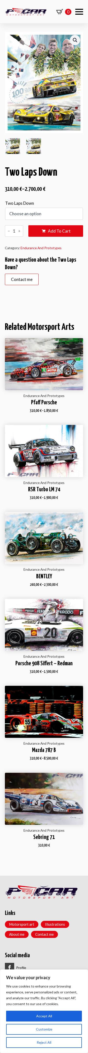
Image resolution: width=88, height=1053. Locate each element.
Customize (44, 1029)
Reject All (44, 1042)
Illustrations (55, 924)
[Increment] (19, 231)
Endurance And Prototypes (41, 248)
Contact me (44, 934)
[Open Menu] (79, 12)
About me (16, 934)
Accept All (44, 1016)
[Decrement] (8, 231)
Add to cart (59, 231)
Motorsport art (21, 924)
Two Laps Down (19, 203)
